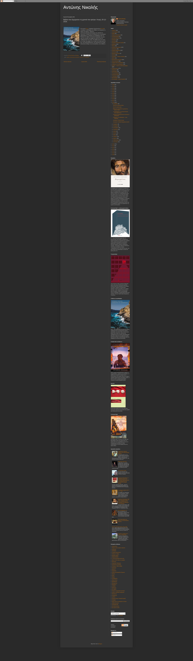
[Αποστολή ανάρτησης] (82, 55)
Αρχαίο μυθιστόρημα (116, 35)
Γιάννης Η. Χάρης (115, 553)
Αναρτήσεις (115, 632)
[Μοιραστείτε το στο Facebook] (88, 55)
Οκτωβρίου (115, 126)
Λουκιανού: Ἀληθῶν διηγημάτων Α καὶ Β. (121, 122)
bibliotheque (114, 581)
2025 (113, 86)
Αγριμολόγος (114, 546)
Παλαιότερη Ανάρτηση (101, 61)
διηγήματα (114, 39)
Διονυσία (114, 41)
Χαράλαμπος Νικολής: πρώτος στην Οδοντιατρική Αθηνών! (123, 452)
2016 (113, 102)
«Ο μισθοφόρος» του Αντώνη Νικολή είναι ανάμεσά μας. (120, 112)
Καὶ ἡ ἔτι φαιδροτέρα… (117, 107)
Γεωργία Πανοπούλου (116, 552)
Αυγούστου (115, 129)
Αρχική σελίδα (84, 61)
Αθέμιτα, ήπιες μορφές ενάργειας (118, 547)
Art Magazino (114, 578)
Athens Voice (114, 580)
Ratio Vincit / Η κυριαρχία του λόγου (119, 601)
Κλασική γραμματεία (116, 50)
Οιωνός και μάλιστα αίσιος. (118, 105)
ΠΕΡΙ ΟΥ (114, 569)
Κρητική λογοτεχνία (116, 53)
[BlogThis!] (85, 55)
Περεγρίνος (114, 69)
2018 (113, 98)
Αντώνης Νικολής (80, 7)
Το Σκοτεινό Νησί (115, 74)
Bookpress (114, 584)
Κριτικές (68, 57)
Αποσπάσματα (115, 32)
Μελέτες (113, 58)
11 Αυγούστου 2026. (122, 470)
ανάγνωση (114, 549)
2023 (113, 89)
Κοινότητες (114, 51)
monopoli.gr (114, 595)
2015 (113, 144)
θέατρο (113, 45)
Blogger (100, 643)
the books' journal (115, 606)
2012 (113, 149)
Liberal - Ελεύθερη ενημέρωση (118, 592)
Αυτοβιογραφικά (115, 36)
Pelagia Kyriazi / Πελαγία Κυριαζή (119, 598)
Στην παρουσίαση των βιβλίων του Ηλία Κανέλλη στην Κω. (123, 520)
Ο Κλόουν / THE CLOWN (117, 566)
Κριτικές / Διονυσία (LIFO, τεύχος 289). (119, 526)
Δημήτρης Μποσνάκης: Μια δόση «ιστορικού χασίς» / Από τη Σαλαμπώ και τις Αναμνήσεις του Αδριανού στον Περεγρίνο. (123, 501)
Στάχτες (113, 573)
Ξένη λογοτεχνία (115, 61)
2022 (113, 91)
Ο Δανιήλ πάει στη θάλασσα (117, 62)
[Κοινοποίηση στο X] (87, 55)
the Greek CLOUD (115, 607)
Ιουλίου (114, 131)
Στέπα (113, 575)
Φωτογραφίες (114, 77)
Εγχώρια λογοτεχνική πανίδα (118, 42)
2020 (113, 95)
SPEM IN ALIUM (115, 603)
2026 (113, 84)
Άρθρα (113, 33)
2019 (113, 97)
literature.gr (114, 593)
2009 (113, 154)
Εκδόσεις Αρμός (115, 555)
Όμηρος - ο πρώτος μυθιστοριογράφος (120, 65)
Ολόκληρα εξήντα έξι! (122, 461)
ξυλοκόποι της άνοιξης (116, 564)
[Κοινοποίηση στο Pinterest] (90, 55)
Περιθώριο (114, 570)
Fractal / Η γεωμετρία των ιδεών (118, 590)
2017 (113, 100)
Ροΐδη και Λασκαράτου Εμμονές (118, 572)
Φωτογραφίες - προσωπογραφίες (118, 79)
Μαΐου (114, 134)
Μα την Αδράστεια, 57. (122, 510)
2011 (113, 151)
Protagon (114, 600)
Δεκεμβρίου (115, 103)
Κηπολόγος (114, 48)
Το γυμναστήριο (115, 72)
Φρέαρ (113, 576)
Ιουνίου (114, 133)
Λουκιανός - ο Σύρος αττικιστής (118, 56)
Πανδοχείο (114, 567)
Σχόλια (114, 635)
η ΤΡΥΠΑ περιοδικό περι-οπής (118, 558)
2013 (113, 147)
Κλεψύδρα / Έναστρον (116, 563)
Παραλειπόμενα (115, 68)
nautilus (113, 596)
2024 (113, 88)
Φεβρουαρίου (116, 140)
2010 (113, 152)
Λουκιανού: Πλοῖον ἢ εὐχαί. (118, 120)
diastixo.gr (114, 587)
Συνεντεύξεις (114, 71)
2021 (113, 93)
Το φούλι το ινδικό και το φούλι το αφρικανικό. (123, 534)
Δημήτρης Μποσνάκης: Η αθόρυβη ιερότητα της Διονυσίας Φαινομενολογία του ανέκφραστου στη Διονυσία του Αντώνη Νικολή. (123, 480)
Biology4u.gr (114, 583)
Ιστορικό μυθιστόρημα (116, 47)
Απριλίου (115, 136)
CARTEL (114, 586)
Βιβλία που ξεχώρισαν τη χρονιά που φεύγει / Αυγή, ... (120, 109)
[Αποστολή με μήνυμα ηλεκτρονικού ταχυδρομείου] (84, 55)
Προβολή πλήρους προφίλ (121, 25)
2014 (113, 145)
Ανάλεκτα (114, 30)
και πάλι (102, 28)
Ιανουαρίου (115, 141)
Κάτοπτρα (114, 561)
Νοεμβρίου (115, 124)
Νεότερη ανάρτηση (67, 61)
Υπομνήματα (114, 76)
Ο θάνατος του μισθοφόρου (84, 57)
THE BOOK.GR (115, 604)
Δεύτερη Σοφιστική (115, 38)
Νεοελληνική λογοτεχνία (74, 57)
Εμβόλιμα (114, 44)
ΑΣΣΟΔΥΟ (114, 550)
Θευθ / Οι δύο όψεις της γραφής (118, 560)
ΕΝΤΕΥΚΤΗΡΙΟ (115, 557)
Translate (121, 615)
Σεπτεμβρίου (116, 127)
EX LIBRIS (114, 589)
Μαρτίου (115, 138)
